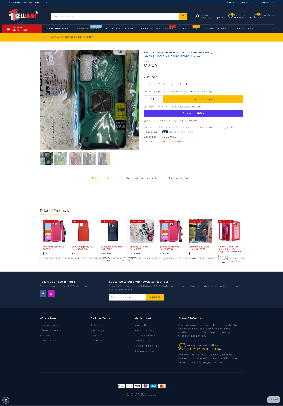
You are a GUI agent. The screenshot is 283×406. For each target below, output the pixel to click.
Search (183, 16)
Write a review (154, 61)
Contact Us (266, 2)
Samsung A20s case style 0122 (111, 248)
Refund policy (144, 351)
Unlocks (96, 340)
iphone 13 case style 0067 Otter (53, 248)
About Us (246, 2)
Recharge (97, 330)
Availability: (152, 142)
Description (102, 178)
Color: (148, 92)
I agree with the (173, 106)
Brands (112, 28)
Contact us (142, 340)
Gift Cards (189, 27)
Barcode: (150, 137)
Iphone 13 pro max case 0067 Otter (169, 248)
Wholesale (165, 27)
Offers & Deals (87, 27)
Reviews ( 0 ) (179, 178)
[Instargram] (51, 293)
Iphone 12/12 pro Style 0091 (139, 248)
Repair (95, 335)
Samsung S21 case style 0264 (172, 56)
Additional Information (140, 178)
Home (230, 2)
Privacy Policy (144, 335)
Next (241, 245)
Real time (151, 132)
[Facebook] (43, 293)
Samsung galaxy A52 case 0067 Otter (83, 248)
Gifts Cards (48, 340)
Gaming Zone (214, 28)
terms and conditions (186, 106)
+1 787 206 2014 (36, 2)
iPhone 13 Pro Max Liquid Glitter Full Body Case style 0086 (229, 249)
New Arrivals (57, 28)
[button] (5, 400)
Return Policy (144, 330)
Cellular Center (137, 28)
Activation (98, 325)
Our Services (240, 28)
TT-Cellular (132, 395)
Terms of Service (146, 346)
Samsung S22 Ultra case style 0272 (199, 248)
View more (151, 76)
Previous (42, 245)
